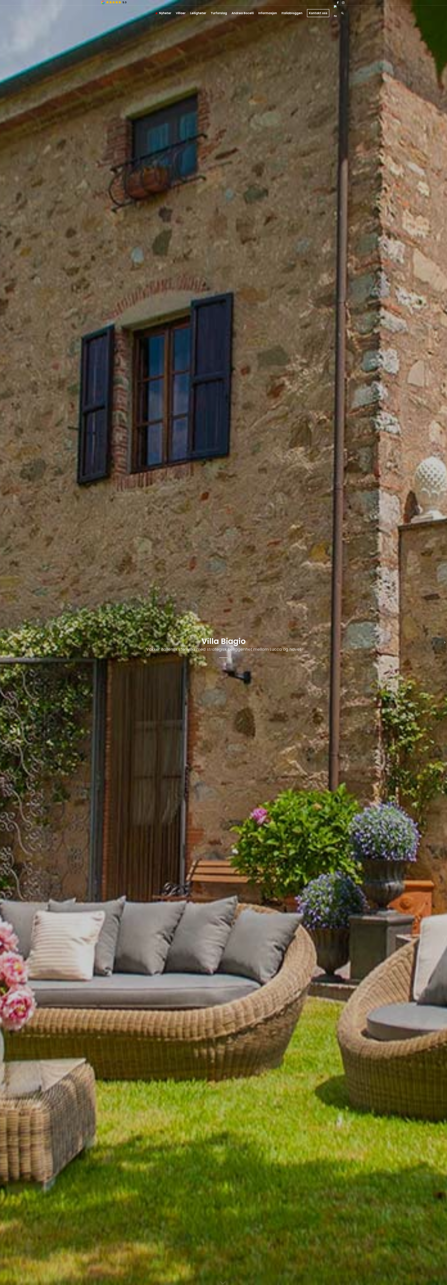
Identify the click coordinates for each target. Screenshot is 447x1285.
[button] (114, 2)
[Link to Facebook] (337, 2)
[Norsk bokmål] (335, 13)
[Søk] (342, 13)
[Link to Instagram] (343, 2)
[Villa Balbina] (444, 642)
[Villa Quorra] (2, 642)
